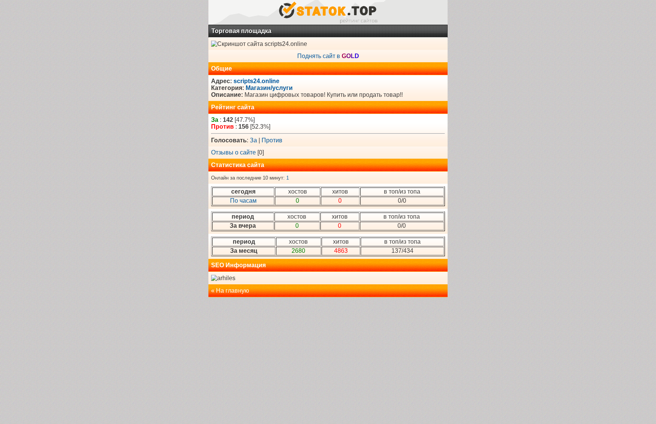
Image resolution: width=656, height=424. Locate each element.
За (253, 140)
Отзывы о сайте (233, 152)
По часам (243, 200)
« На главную (230, 290)
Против (272, 140)
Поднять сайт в (328, 56)
